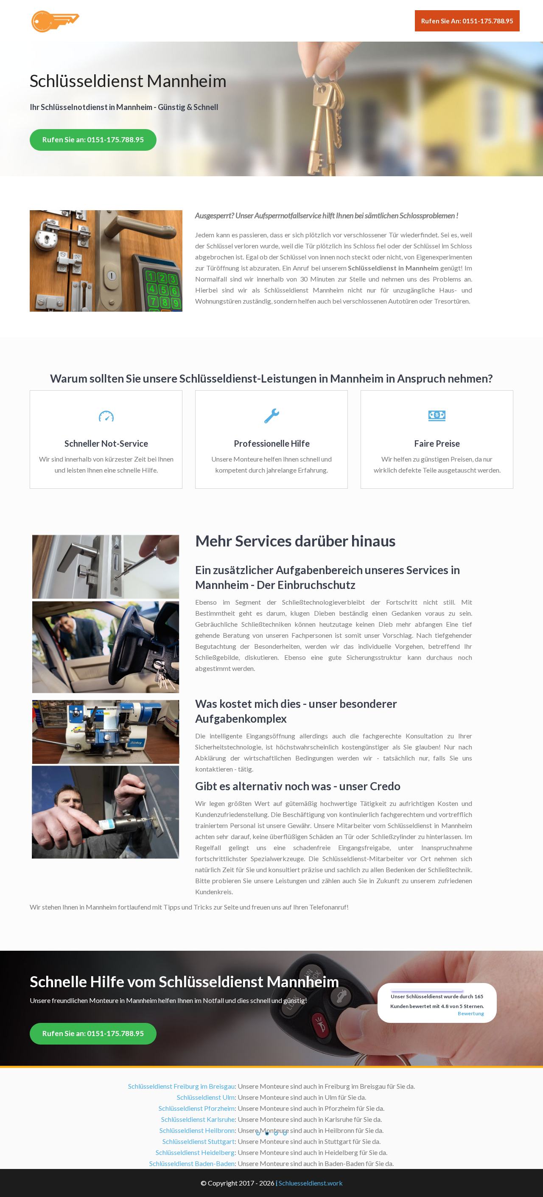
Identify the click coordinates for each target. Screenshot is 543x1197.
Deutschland (219, 1097)
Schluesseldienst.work (311, 1183)
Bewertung (471, 1013)
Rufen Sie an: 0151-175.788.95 (467, 21)
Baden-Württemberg (274, 1097)
